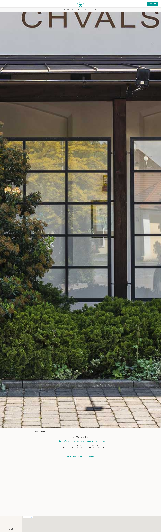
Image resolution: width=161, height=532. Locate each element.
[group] (80, 220)
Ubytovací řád (91, 456)
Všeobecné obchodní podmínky (74, 456)
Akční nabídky (94, 9)
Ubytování (66, 9)
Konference (80, 9)
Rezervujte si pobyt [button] (153, 4)
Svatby (87, 9)
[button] (4, 4)
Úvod (60, 9)
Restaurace (73, 9)
